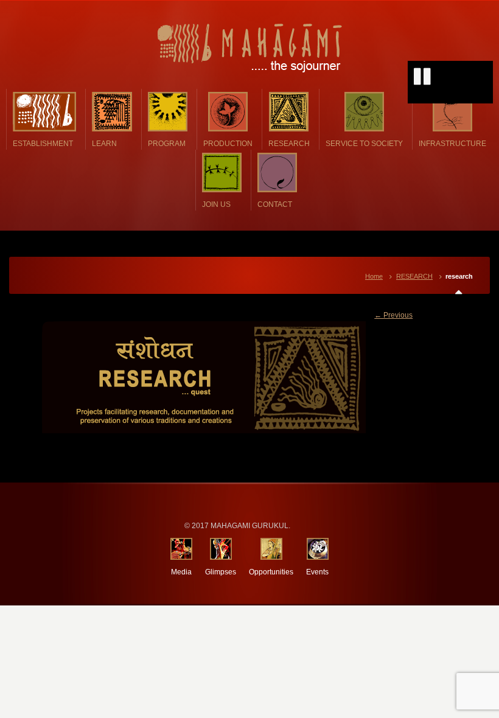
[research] (249, 377)
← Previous (393, 315)
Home (374, 276)
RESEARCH (414, 276)
